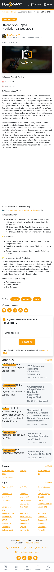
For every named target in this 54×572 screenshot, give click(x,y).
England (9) (42, 517)
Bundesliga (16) (8, 513)
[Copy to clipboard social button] (26, 310)
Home (6, 12)
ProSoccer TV (22, 540)
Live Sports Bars (15, 548)
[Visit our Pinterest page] (35, 558)
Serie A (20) (24, 507)
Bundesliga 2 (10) (26, 517)
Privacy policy (42, 548)
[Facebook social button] (4, 310)
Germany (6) (42, 527)
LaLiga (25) (6, 500)
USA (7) (4, 520)
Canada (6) (6, 527)
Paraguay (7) (24, 520)
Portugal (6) (24, 523)
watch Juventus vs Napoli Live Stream (24, 210)
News (13, 12)
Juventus (26, 299)
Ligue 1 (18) (42, 507)
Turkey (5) (41, 530)
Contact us (35, 552)
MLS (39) (23, 487)
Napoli (37, 299)
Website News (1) (8, 477)
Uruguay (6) (6, 523)
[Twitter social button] (9, 310)
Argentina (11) (7, 517)
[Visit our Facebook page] (18, 558)
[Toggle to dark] (28, 4)
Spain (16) (24, 513)
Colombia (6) (42, 520)
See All (48, 360)
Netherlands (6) (7, 530)
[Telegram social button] (20, 310)
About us (29, 548)
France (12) (42, 513)
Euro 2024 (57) (7, 487)
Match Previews (9, 19)
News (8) (23, 471)
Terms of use (22, 552)
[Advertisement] (27, 177)
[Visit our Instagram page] (30, 558)
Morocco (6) (24, 530)
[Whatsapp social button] (15, 310)
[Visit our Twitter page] (24, 558)
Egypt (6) (23, 527)
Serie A (15, 299)
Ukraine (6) (42, 523)
